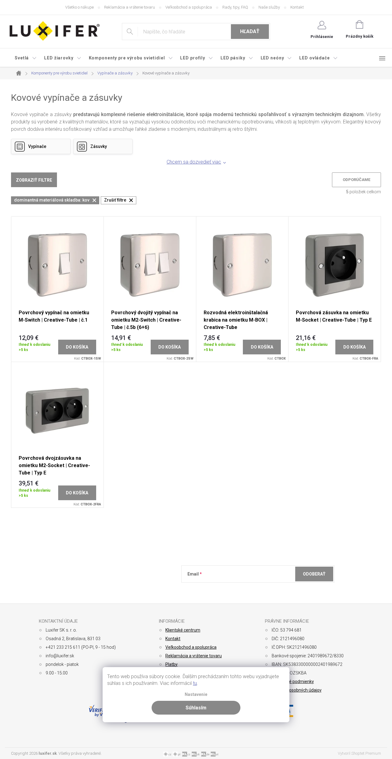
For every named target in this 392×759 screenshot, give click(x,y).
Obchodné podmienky (293, 681)
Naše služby (269, 7)
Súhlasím (196, 708)
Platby (171, 664)
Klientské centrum (182, 630)
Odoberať (314, 574)
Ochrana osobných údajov (297, 690)
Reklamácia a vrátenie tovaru (129, 7)
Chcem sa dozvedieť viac (194, 162)
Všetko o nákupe (79, 7)
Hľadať (249, 31)
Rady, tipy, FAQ (235, 7)
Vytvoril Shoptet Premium (359, 753)
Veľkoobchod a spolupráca (188, 7)
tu (195, 683)
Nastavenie (196, 694)
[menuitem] (25, 57)
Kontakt (297, 7)
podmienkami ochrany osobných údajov (276, 589)
